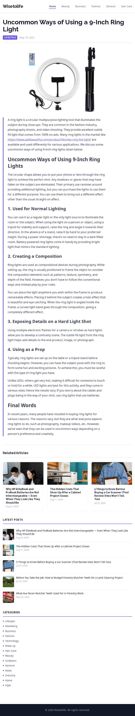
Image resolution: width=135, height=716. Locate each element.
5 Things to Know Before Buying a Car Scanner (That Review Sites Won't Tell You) (63, 562)
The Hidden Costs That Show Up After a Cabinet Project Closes (65, 492)
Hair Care (126, 6)
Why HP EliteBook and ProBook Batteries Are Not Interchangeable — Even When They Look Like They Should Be (23, 496)
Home (52, 6)
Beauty (66, 6)
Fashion (96, 6)
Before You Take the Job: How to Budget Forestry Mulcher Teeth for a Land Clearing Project (69, 577)
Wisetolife (13, 6)
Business (80, 6)
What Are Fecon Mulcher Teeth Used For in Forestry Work (49, 593)
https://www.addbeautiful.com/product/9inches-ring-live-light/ (49, 139)
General (110, 6)
